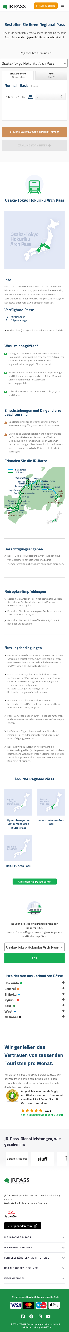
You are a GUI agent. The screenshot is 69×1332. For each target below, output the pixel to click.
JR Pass (28, 1324)
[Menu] (62, 5)
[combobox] (34, 63)
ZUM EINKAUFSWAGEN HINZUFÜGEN (33, 132)
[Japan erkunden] (14, 6)
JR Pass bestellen (46, 6)
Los (34, 958)
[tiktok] (31, 1316)
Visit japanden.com (20, 1226)
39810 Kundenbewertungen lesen (42, 1115)
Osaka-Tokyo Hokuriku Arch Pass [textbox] (28, 63)
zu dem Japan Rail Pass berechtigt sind (41, 37)
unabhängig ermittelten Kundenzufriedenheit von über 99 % (42, 1095)
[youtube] (48, 1316)
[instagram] (40, 1316)
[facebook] (23, 1316)
